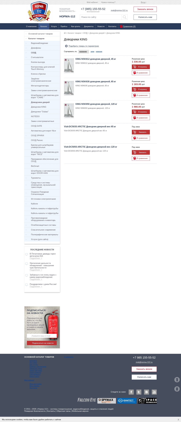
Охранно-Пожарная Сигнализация (40, 193)
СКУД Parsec (37, 140)
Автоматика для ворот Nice (43, 131)
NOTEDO (35, 116)
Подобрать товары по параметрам (84, 46)
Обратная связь (36, 369)
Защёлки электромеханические (41, 79)
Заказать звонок (145, 9)
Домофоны (36, 48)
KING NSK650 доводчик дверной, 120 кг (96, 104)
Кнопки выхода (38, 62)
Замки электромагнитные (42, 121)
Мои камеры (34, 386)
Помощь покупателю (38, 367)
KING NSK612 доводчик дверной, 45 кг (96, 59)
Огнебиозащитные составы (43, 225)
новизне (99, 51)
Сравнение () (129, 26)
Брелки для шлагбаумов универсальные (42, 146)
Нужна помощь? (108, 2)
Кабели (34, 204)
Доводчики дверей (97, 33)
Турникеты (36, 178)
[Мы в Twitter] (138, 392)
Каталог (43, 26)
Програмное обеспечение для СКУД (44, 160)
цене (92, 51)
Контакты (112, 26)
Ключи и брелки (38, 74)
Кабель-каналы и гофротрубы (44, 213)
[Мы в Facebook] (131, 392)
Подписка (33, 388)
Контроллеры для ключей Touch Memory (43, 68)
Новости (101, 26)
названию (83, 51)
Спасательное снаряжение (43, 230)
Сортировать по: (70, 51)
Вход (143, 2)
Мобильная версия (80, 411)
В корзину (142, 67)
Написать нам (145, 17)
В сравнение (142, 73)
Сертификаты (35, 375)
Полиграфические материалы (44, 234)
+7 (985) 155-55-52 (93, 9)
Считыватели (37, 57)
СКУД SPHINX (37, 135)
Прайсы (64, 26)
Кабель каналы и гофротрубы (44, 208)
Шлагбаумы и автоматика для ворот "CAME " (44, 96)
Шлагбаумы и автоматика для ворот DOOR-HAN (44, 172)
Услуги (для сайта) (39, 239)
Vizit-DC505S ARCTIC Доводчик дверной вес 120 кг (90, 147)
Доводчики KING (38, 107)
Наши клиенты (35, 373)
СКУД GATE (36, 126)
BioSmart (35, 166)
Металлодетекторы (40, 86)
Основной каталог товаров (40, 34)
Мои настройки (35, 384)
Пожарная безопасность (34, 411)
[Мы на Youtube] (154, 392)
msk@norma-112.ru (119, 10)
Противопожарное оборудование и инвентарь (43, 219)
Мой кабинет (92, 2)
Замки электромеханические (44, 90)
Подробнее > (36, 258)
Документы (89, 26)
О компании (31, 26)
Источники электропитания (43, 199)
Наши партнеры (36, 371)
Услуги (54, 26)
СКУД (85, 33)
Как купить (75, 26)
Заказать (142, 132)
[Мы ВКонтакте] (146, 392)
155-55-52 (144, 357)
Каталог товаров (74, 33)
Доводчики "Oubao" (39, 111)
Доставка (33, 363)
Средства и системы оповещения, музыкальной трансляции (43, 184)
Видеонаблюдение (39, 43)
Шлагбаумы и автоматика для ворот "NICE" (44, 153)
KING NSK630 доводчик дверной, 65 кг (96, 81)
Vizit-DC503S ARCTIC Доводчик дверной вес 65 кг (90, 126)
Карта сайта (34, 376)
